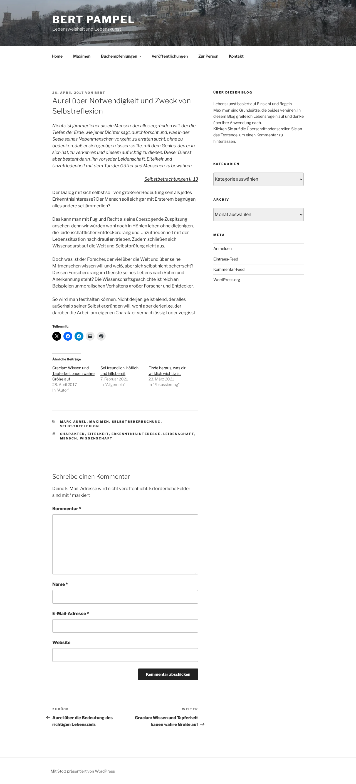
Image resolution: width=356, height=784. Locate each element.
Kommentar (66, 508)
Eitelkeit (98, 434)
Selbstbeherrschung (136, 422)
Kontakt (236, 56)
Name (60, 584)
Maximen (81, 56)
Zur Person (208, 56)
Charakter (72, 434)
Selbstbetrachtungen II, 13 (171, 179)
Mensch (68, 438)
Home (57, 56)
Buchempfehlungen (119, 56)
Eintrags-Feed (225, 259)
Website (61, 642)
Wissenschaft (96, 438)
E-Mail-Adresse (70, 613)
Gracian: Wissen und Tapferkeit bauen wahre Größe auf (73, 373)
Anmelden (222, 248)
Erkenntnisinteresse (136, 434)
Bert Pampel (93, 19)
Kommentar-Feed (228, 269)
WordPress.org (226, 279)
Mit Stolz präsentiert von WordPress (83, 771)
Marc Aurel (73, 422)
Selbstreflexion (79, 426)
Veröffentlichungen (170, 56)
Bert (100, 93)
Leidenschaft (178, 434)
